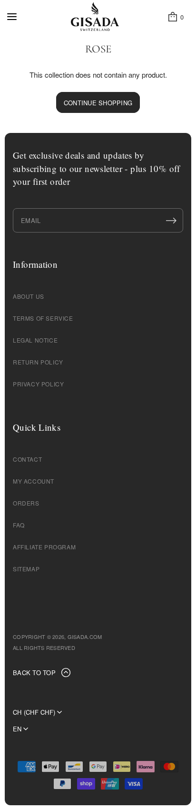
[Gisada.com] (95, 16)
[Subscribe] (171, 220)
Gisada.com (85, 636)
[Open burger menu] (12, 16)
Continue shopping (98, 102)
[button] (175, 16)
